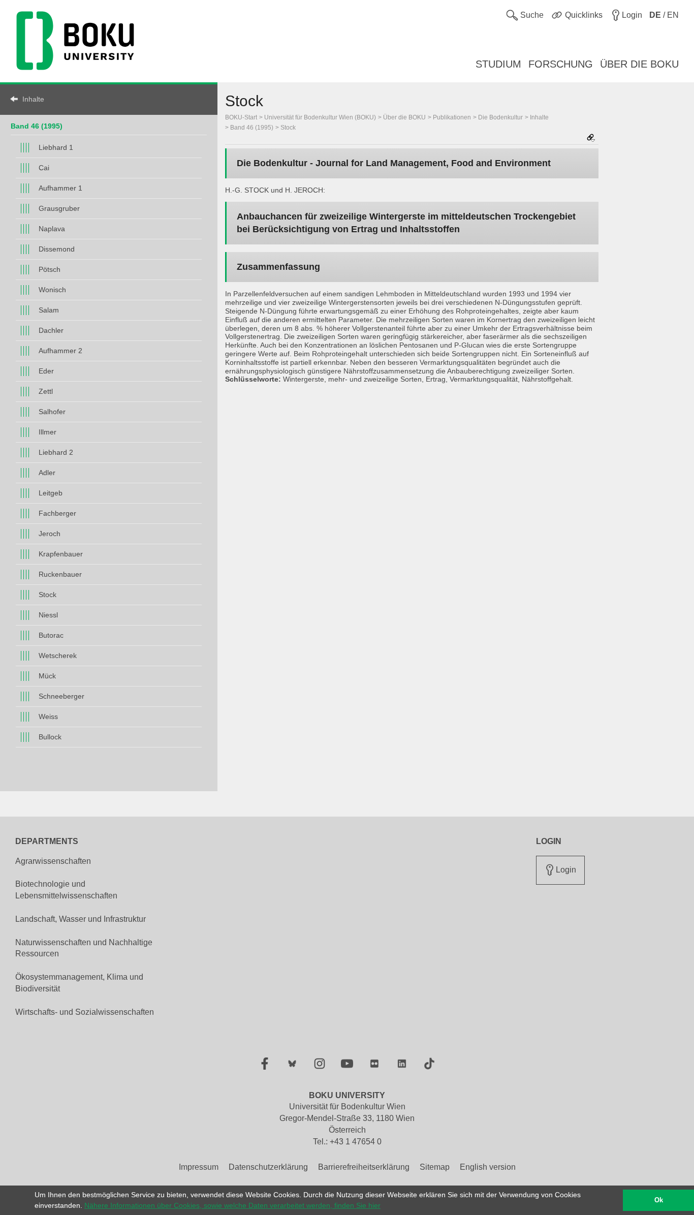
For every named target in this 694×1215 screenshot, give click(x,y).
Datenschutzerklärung (268, 1167)
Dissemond (57, 249)
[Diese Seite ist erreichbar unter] (590, 138)
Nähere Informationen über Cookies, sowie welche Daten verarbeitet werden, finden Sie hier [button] (232, 1205)
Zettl (46, 391)
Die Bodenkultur (500, 117)
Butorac (51, 635)
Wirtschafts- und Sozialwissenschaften (84, 1012)
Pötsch (49, 269)
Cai (44, 168)
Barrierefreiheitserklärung (363, 1167)
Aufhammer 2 (60, 351)
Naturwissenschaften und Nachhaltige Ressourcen (83, 948)
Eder (46, 371)
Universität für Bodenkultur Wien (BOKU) (320, 117)
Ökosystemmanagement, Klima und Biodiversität (79, 983)
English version (488, 1167)
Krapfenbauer (61, 554)
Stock (47, 594)
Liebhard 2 (56, 452)
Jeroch (49, 533)
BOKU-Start (241, 117)
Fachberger (57, 513)
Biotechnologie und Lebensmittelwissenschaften (66, 890)
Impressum (198, 1167)
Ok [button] (658, 1200)
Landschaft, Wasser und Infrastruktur (80, 919)
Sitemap (435, 1167)
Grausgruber (59, 208)
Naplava (52, 229)
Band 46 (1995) (36, 126)
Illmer (47, 432)
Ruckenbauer (60, 574)
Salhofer (52, 412)
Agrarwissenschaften (53, 861)
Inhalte (33, 99)
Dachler (51, 330)
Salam (49, 310)
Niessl (48, 615)
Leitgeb (50, 493)
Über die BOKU (404, 117)
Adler (47, 473)
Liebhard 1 (56, 147)
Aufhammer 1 (60, 188)
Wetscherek (58, 655)
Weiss (48, 716)
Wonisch (52, 290)
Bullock (50, 737)
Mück (47, 676)
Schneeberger (61, 696)
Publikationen (452, 117)
